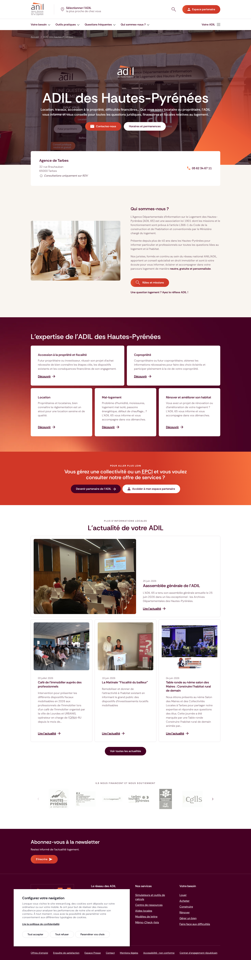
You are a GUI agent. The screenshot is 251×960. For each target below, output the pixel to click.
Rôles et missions (153, 282)
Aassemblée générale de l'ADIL (171, 585)
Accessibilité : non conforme (159, 952)
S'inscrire (41, 859)
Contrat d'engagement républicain (198, 952)
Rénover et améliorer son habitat (188, 397)
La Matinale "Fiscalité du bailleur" (125, 682)
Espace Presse (93, 952)
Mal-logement (112, 397)
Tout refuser (62, 934)
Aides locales (143, 911)
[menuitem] (211, 24)
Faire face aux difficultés (194, 924)
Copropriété (142, 355)
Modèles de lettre (146, 916)
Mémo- (147, 922)
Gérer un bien (188, 918)
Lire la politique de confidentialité (40, 924)
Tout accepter (35, 934)
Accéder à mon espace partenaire (153, 489)
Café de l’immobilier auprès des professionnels (60, 684)
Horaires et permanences (145, 126)
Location (44, 397)
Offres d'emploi (39, 952)
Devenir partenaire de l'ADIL (93, 489)
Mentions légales (129, 952)
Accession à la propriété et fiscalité (62, 355)
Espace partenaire (203, 9)
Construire (186, 906)
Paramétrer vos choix (92, 934)
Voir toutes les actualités (125, 751)
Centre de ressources (149, 905)
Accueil (35, 36)
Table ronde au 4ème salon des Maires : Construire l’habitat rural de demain (188, 686)
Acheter (184, 901)
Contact (110, 952)
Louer (183, 895)
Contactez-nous (106, 126)
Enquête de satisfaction (66, 952)
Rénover (184, 912)
